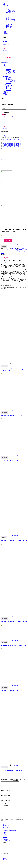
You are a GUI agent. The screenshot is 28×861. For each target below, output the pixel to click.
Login (4, 39)
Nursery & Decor (6, 30)
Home (4, 3)
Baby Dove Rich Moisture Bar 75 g (10, 460)
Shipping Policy (6, 827)
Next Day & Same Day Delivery (10, 830)
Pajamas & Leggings (10, 10)
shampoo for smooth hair (17, 251)
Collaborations (6, 839)
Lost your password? (8, 116)
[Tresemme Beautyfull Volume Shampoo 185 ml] (12, 637)
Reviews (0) (5, 258)
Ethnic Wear (8, 12)
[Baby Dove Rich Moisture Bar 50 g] (14, 682)
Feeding (4, 32)
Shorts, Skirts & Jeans (10, 9)
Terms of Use (6, 824)
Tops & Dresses (9, 24)
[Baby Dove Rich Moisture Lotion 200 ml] (14, 408)
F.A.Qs (4, 834)
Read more (4, 537)
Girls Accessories (9, 13)
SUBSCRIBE (15, 780)
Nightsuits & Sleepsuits (10, 20)
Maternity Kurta (9, 25)
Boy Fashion (5, 14)
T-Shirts (7, 17)
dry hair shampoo (18, 249)
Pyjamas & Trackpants (10, 19)
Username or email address (8, 104)
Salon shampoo (8, 251)
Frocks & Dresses (9, 6)
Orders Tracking (6, 840)
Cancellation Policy (7, 829)
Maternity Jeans (9, 26)
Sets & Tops (8, 7)
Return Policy (6, 825)
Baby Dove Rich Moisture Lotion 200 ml (11, 415)
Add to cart (8, 240)
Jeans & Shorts (9, 18)
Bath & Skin (5, 33)
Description (5, 257)
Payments (5, 823)
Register (5, 41)
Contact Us (5, 31)
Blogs (4, 832)
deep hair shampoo (10, 249)
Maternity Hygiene (9, 27)
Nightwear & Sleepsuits (10, 11)
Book (4, 833)
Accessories (8, 28)
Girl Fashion (5, 5)
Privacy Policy (6, 826)
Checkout (5, 837)
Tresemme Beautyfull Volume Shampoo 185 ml (13, 645)
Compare (4, 246)
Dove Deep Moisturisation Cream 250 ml (11, 770)
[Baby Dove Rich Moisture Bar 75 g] (14, 453)
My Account (5, 838)
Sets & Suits (8, 16)
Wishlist (4, 835)
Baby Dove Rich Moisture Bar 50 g (10, 690)
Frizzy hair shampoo (9, 250)
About (4, 4)
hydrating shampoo (18, 250)
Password (4, 108)
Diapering (5, 34)
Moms (4, 23)
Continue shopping (4, 50)
